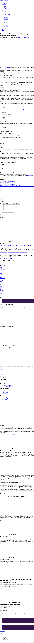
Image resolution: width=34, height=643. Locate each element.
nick (1, 37)
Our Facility (5, 3)
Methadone (1, 277)
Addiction (1, 287)
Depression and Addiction (9, 13)
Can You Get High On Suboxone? (7, 258)
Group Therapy (6, 21)
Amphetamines (2, 268)
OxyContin (1, 280)
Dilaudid (1, 272)
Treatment (25, 37)
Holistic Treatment (6, 16)
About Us (3, 2)
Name (1, 211)
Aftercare (1, 294)
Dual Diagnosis (4, 390)
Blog (2, 29)
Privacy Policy (2, 434)
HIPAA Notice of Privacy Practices (7, 385)
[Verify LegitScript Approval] (17, 411)
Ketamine (1, 275)
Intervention (1, 289)
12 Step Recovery (6, 18)
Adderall (1, 267)
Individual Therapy (6, 20)
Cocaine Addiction (6, 5)
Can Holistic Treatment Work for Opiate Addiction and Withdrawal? (16, 245)
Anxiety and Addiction (8, 14)
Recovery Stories (2, 292)
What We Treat (4, 4)
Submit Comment (2, 217)
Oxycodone (1, 279)
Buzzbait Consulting (13, 434)
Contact (3, 30)
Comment (1, 209)
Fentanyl (1, 273)
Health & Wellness (6, 26)
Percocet (1, 281)
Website (1, 214)
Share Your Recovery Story (5, 398)
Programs (3, 10)
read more (1, 331)
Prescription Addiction (7, 8)
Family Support (6, 17)
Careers (6, 434)
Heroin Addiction (6, 7)
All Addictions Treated (7, 9)
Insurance (5, 28)
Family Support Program (5, 392)
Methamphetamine (2, 278)
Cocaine (1, 270)
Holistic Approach (4, 391)
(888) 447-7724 (2, 309)
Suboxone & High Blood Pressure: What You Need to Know (13, 252)
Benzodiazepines (2, 269)
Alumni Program (6, 19)
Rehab (1, 293)
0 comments (28, 37)
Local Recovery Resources (5, 397)
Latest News (5, 27)
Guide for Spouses (4, 399)
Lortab (1, 276)
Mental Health (6, 25)
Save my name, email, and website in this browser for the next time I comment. (12, 216)
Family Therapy (6, 22)
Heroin (1, 274)
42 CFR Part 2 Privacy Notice (6, 386)
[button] (2, 631)
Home (2, 1)
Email (1, 212)
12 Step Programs (2, 286)
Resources (3, 24)
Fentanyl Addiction (6, 6)
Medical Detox (6, 11)
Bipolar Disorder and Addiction (9, 15)
